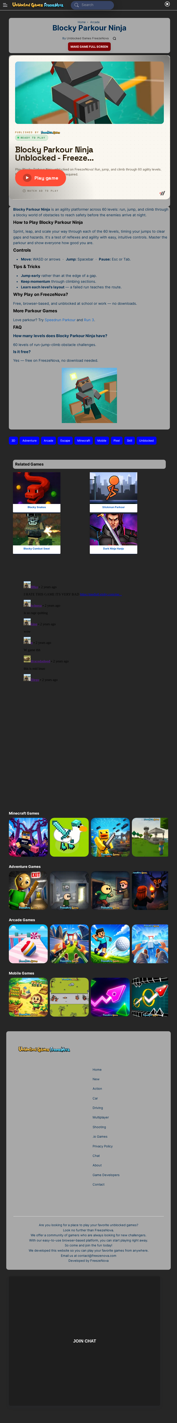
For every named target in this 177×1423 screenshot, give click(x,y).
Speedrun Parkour (60, 320)
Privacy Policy (103, 1146)
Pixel (117, 440)
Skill (129, 440)
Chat (96, 1156)
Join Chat (84, 1340)
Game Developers (106, 1175)
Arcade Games (22, 920)
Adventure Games (24, 866)
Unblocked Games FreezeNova (88, 38)
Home (97, 1070)
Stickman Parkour (113, 507)
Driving (98, 1108)
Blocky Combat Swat (37, 548)
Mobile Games (21, 973)
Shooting (99, 1127)
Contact (98, 1184)
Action (97, 1089)
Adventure (29, 440)
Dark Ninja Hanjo (113, 548)
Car (95, 1098)
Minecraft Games (24, 813)
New (96, 1079)
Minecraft (83, 440)
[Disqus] (88, 631)
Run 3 (89, 320)
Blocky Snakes (37, 507)
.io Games (100, 1137)
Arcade (48, 440)
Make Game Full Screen (89, 46)
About (97, 1165)
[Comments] (114, 38)
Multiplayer (101, 1117)
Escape (65, 440)
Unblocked (146, 440)
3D (13, 440)
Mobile (101, 440)
